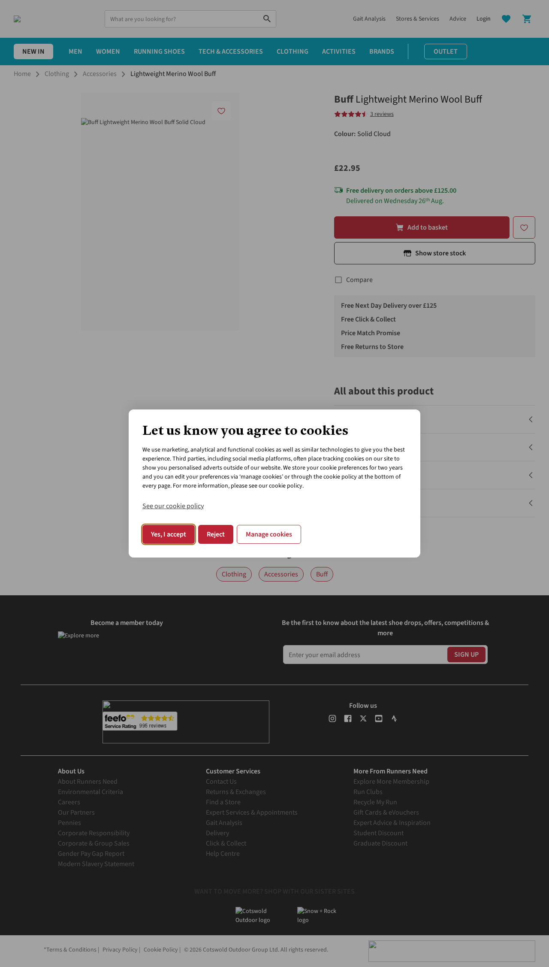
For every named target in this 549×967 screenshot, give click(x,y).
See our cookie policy (173, 506)
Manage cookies (269, 534)
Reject (216, 534)
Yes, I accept (168, 534)
